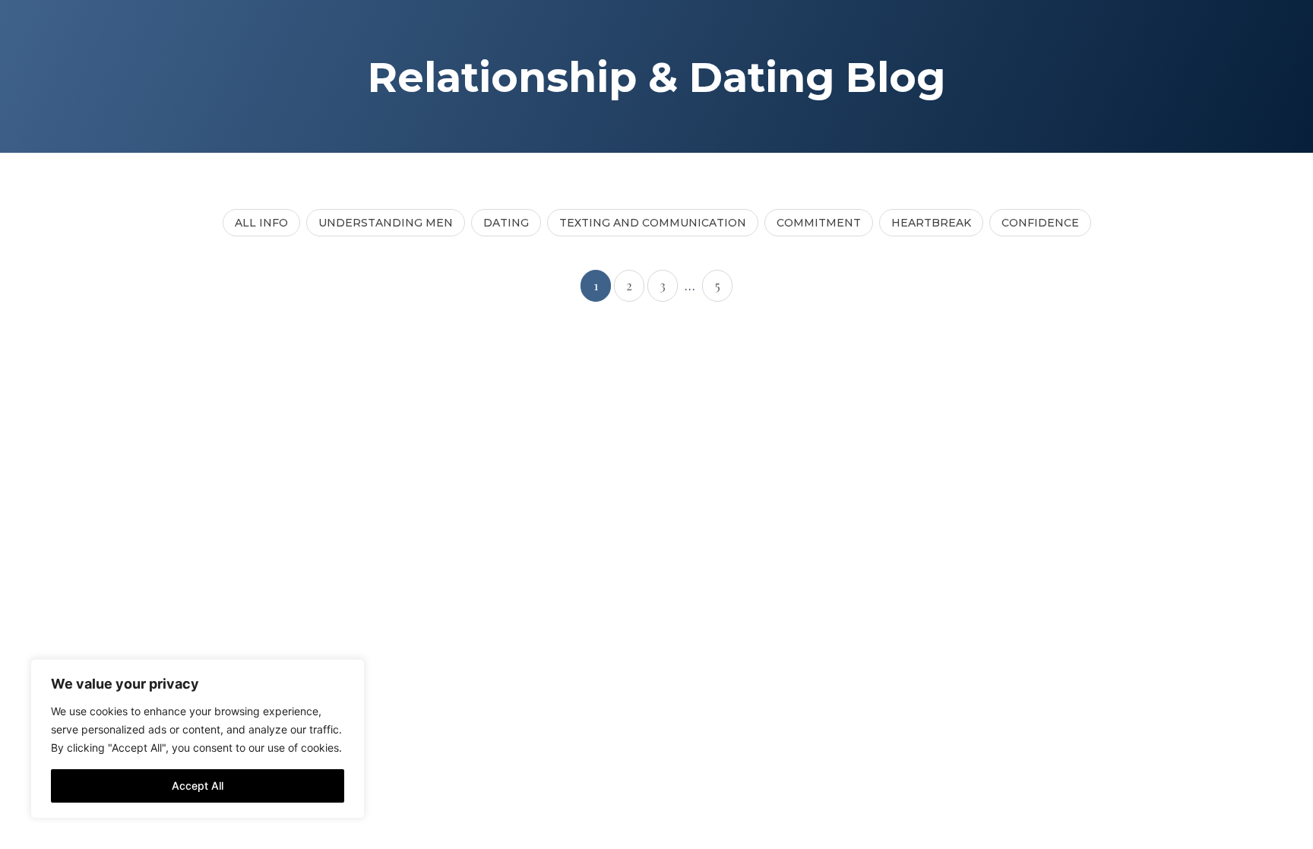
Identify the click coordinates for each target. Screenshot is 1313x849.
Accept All (197, 785)
